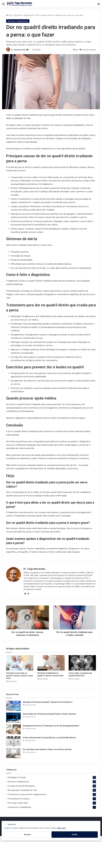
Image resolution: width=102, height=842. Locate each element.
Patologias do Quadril (17, 777)
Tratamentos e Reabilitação (19, 807)
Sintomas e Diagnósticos (24, 15)
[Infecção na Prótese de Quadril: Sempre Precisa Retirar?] (13, 706)
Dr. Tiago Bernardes (18, 50)
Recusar (27, 834)
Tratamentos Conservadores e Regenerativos (27, 794)
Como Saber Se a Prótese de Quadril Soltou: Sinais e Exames (49, 714)
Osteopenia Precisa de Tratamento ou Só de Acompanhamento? (51, 726)
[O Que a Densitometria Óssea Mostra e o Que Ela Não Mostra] (13, 741)
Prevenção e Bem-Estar (18, 803)
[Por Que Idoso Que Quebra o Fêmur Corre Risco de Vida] (13, 753)
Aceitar (75, 834)
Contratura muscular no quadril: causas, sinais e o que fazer (19, 675)
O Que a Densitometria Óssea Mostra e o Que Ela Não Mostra (49, 738)
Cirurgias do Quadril (21, 786)
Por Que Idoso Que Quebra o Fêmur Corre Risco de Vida (47, 749)
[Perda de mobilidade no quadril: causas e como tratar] (51, 663)
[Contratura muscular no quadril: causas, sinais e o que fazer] (19, 663)
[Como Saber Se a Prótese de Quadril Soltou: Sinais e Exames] (13, 718)
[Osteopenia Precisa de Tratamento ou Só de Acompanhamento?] (13, 729)
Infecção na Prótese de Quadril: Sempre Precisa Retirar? (48, 702)
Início (10, 15)
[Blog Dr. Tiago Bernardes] (19, 4)
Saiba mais (61, 828)
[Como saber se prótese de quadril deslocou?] (82, 663)
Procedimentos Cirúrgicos (19, 799)
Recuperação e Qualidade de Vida (22, 790)
